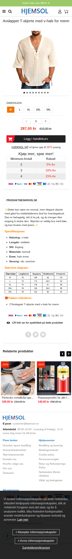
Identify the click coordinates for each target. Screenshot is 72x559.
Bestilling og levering (51, 445)
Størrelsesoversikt (13, 454)
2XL (38, 109)
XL (28, 109)
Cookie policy (46, 454)
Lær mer (22, 519)
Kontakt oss (9, 459)
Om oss (7, 468)
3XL (48, 109)
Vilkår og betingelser (51, 480)
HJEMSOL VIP (20, 147)
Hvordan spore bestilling (17, 445)
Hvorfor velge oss (13, 463)
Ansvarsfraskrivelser (14, 450)
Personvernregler (49, 459)
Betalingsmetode (48, 450)
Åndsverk (8, 472)
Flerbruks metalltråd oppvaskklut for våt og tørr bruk (33, 397)
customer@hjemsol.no (26, 423)
